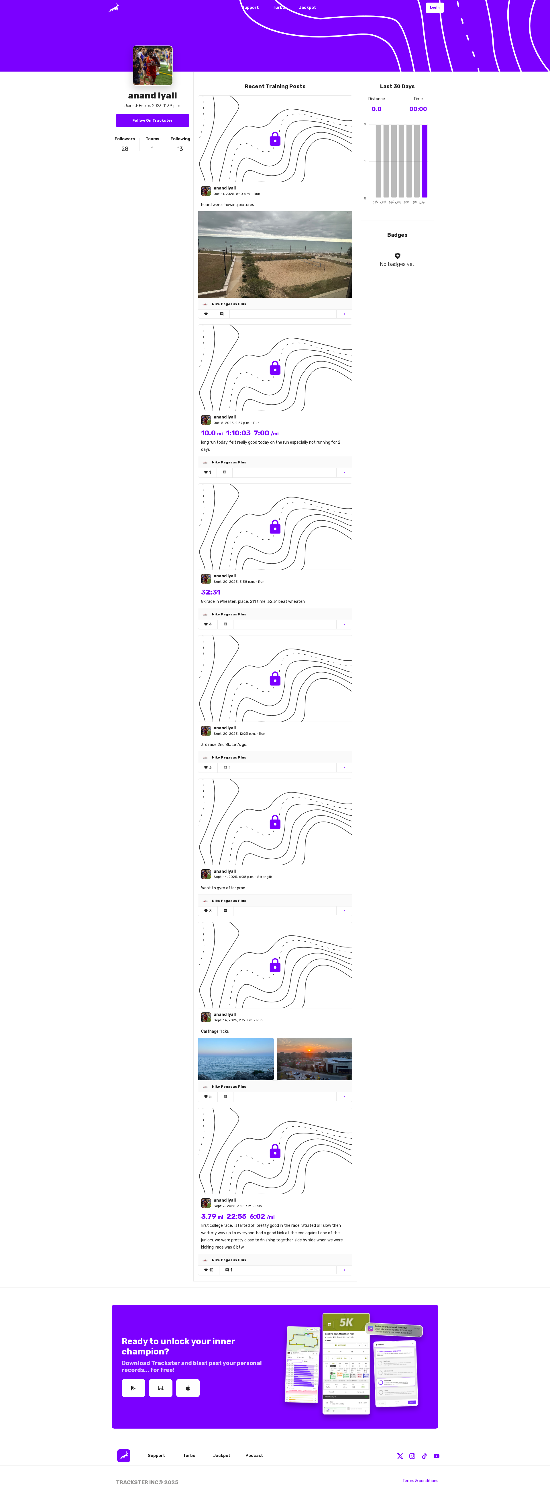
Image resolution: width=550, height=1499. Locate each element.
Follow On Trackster (152, 120)
